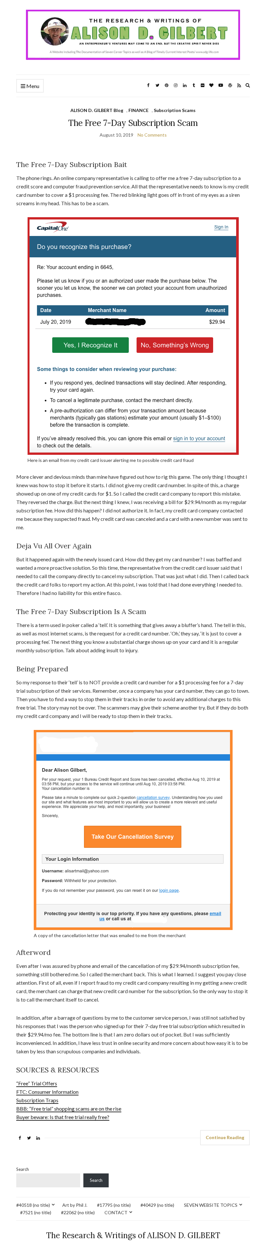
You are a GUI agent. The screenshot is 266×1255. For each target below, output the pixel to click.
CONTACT (115, 1212)
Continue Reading (225, 1137)
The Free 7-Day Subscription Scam (133, 123)
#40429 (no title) (157, 1205)
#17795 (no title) (114, 1205)
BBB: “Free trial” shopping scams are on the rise (68, 1108)
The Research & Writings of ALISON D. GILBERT (133, 1235)
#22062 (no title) (78, 1212)
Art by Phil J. (74, 1205)
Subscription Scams (175, 110)
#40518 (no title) (33, 1205)
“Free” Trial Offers (36, 1083)
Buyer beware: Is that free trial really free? (62, 1117)
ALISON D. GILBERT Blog (96, 110)
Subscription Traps (37, 1100)
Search (22, 1169)
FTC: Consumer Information (47, 1092)
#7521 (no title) (35, 1212)
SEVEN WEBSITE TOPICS (210, 1205)
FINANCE (138, 110)
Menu (32, 86)
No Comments (152, 135)
